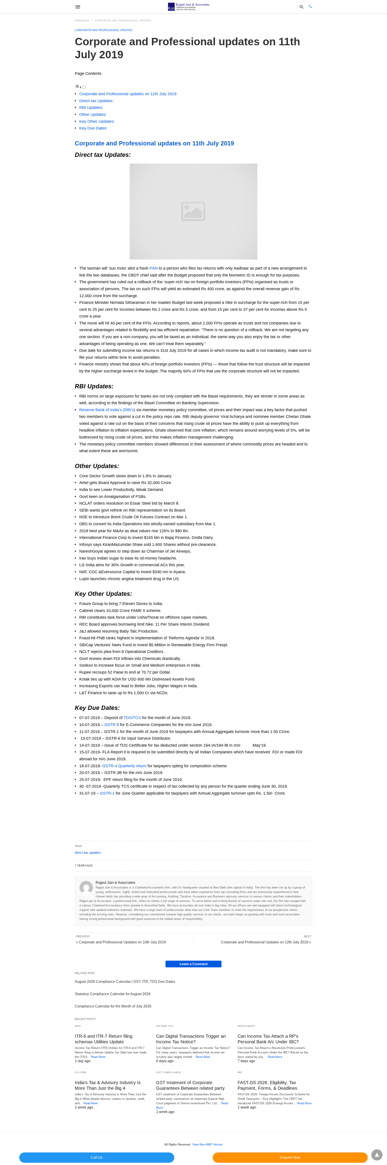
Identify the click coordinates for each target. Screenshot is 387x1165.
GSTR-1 (107, 793)
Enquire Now (290, 1157)
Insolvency (247, 1026)
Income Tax (164, 1026)
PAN (154, 268)
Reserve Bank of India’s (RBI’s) (107, 410)
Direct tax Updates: (96, 101)
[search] (301, 6)
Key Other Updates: (97, 121)
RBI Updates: (91, 107)
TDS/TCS (132, 717)
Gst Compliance (168, 1072)
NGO (78, 1026)
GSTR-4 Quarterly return (124, 766)
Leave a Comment (194, 964)
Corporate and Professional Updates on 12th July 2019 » (266, 942)
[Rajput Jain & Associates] (189, 7)
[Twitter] (99, 809)
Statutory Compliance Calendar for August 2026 (112, 994)
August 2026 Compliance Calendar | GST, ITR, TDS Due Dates (125, 981)
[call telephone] (310, 7)
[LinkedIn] (107, 809)
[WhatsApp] (78, 809)
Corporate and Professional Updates (123, 20)
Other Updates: (93, 114)
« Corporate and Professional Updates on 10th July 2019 (121, 942)
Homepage (82, 20)
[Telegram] (85, 809)
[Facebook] (92, 809)
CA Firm (80, 1072)
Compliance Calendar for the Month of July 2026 (113, 1006)
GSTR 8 (111, 724)
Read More (98, 1057)
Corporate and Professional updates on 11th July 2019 (127, 94)
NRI (240, 1072)
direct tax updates (88, 852)
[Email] (114, 809)
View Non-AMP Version (207, 1144)
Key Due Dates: (93, 128)
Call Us (97, 1157)
